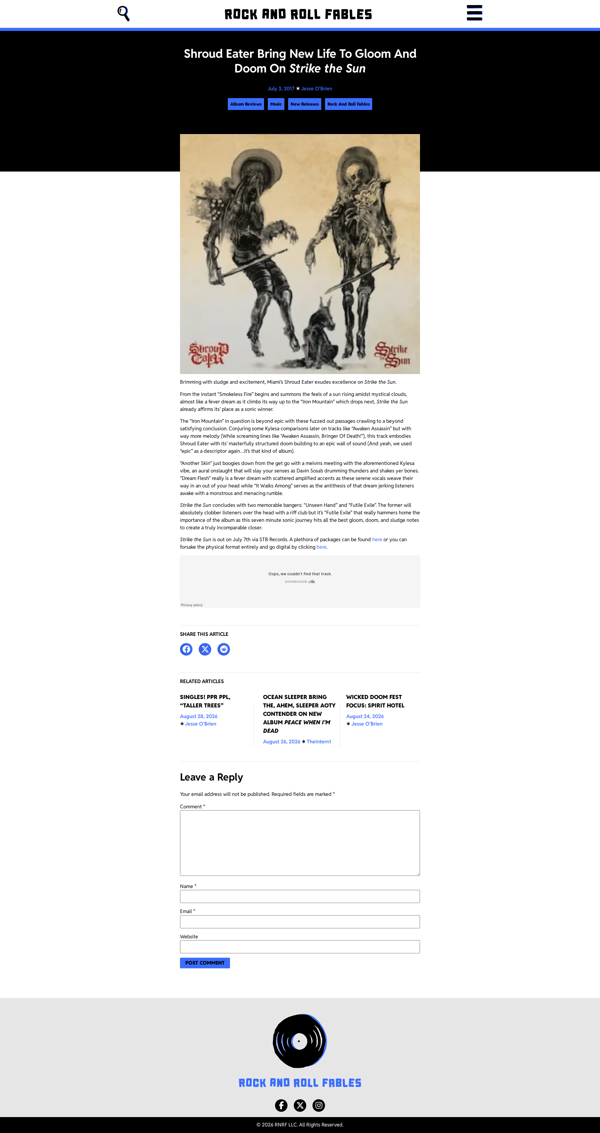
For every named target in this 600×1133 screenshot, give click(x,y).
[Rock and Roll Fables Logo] (300, 1051)
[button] (124, 14)
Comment (192, 806)
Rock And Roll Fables (349, 104)
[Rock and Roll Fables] (298, 14)
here (377, 539)
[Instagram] (318, 1105)
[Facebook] (281, 1105)
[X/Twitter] (300, 1105)
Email (187, 911)
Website (189, 936)
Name (188, 886)
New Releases (305, 104)
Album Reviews (246, 104)
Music (276, 104)
